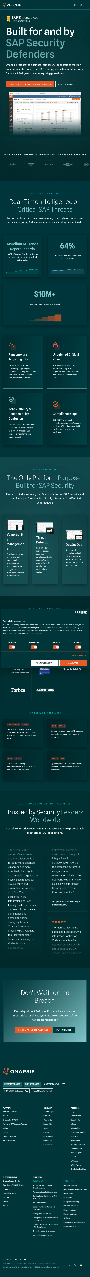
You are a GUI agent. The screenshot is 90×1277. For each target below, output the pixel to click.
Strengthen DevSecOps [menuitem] (42, 1214)
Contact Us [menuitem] (47, 1144)
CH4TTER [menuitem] (6, 1189)
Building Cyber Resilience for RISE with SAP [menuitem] (45, 1197)
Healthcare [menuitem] (68, 1198)
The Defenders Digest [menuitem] (79, 1169)
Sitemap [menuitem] (6, 1263)
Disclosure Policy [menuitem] (49, 1263)
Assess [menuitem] (5, 1116)
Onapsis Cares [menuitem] (48, 1120)
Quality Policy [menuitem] (37, 1263)
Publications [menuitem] (75, 1140)
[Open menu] (85, 4)
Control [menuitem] (5, 1132)
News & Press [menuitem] (48, 1136)
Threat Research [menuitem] (10, 1177)
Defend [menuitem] (5, 1128)
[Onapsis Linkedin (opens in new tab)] (70, 1265)
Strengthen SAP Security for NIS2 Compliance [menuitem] (45, 1219)
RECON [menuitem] (5, 1206)
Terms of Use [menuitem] (15, 1263)
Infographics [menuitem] (75, 1128)
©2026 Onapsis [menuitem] (39, 1267)
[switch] (34, 647)
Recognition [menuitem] (47, 1140)
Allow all (73, 663)
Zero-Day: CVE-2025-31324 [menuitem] (13, 1185)
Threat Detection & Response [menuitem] (44, 1231)
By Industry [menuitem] (69, 1181)
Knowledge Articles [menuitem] (78, 1132)
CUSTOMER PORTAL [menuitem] (12, 1084)
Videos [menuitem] (73, 1157)
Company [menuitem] (47, 1108)
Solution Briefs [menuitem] (76, 1149)
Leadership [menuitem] (47, 1124)
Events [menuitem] (46, 1132)
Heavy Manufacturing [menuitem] (71, 1202)
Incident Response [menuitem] (40, 1203)
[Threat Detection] (45, 549)
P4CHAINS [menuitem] (6, 1197)
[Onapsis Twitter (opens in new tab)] (75, 1265)
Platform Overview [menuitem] (10, 1112)
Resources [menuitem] (76, 1108)
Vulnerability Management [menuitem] (42, 1235)
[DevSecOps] (74, 549)
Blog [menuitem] (72, 1112)
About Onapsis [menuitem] (48, 1112)
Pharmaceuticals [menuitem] (70, 1210)
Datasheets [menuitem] (75, 1120)
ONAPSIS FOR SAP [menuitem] (51, 1084)
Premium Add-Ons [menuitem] (10, 1136)
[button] (30, 84)
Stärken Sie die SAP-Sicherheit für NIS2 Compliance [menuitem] (45, 1225)
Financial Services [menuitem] (70, 1185)
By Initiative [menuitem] (38, 1181)
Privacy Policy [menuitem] (26, 1263)
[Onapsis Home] (18, 1071)
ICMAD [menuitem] (5, 1201)
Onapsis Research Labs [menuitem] (11, 1181)
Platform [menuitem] (7, 1108)
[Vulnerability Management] (15, 549)
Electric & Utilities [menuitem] (70, 1214)
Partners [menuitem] (46, 1116)
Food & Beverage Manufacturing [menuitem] (75, 1189)
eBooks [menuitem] (74, 1124)
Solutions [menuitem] (37, 1177)
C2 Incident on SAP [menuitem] (10, 1193)
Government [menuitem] (68, 1193)
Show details (77, 656)
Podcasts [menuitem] (74, 1136)
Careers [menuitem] (46, 1128)
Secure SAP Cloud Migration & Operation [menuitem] (44, 1208)
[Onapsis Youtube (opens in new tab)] (81, 1265)
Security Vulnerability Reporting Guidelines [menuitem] (17, 1267)
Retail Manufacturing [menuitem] (71, 1226)
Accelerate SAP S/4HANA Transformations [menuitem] (42, 1186)
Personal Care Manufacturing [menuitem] (74, 1222)
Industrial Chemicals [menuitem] (71, 1206)
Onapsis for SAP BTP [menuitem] (10, 1120)
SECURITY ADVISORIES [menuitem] (42, 1091)
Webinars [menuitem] (74, 1161)
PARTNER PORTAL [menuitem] (32, 1084)
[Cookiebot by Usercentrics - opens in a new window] (77, 612)
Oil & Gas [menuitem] (67, 1218)
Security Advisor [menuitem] (9, 1140)
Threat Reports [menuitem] (76, 1153)
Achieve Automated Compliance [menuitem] (45, 1192)
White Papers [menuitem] (76, 1165)
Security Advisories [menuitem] (78, 1144)
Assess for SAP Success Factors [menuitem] (15, 1124)
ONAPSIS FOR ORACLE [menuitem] (13, 1091)
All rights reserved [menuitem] (52, 1267)
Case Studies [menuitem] (76, 1116)
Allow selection (44, 663)
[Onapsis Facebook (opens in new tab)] (86, 1265)
